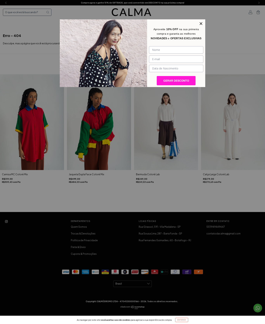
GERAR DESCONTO (176, 80)
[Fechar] (201, 23)
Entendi (181, 320)
